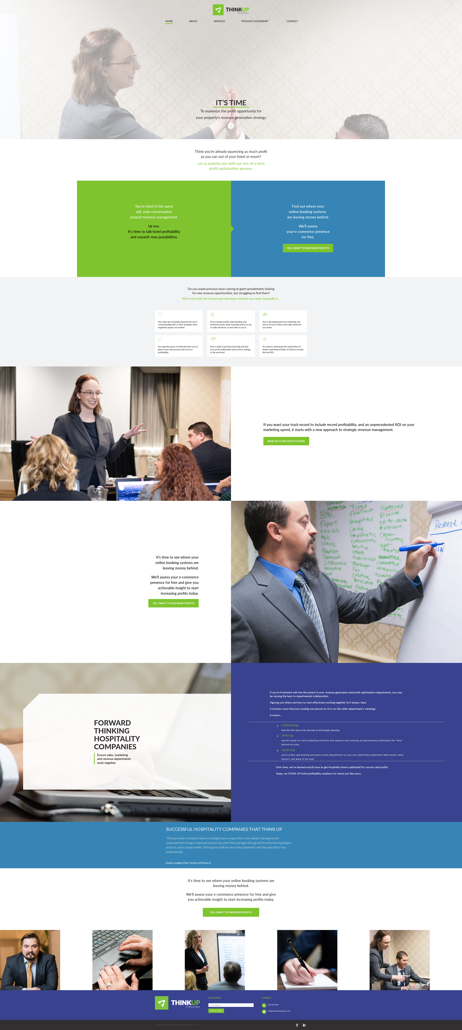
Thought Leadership (254, 21)
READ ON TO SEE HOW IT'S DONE (286, 441)
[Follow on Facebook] (297, 1025)
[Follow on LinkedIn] (304, 1025)
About (193, 21)
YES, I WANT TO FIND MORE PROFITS (308, 248)
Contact (292, 21)
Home (169, 21)
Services (219, 21)
